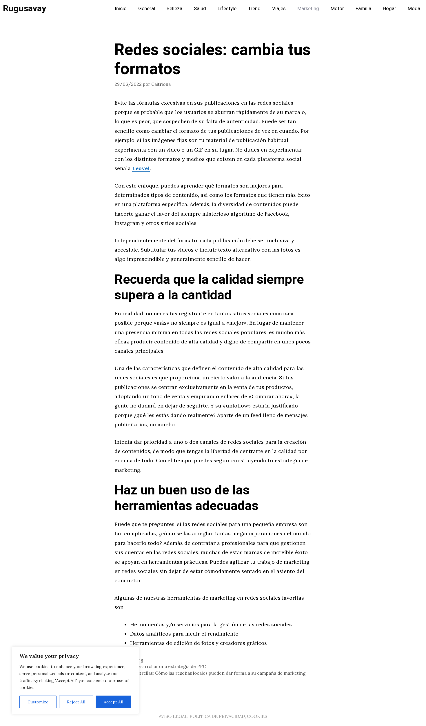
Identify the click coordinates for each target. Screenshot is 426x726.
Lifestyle (227, 8)
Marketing (308, 8)
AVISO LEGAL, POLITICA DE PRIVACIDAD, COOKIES (213, 716)
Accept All (113, 702)
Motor (337, 8)
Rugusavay (24, 8)
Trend (254, 8)
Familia (363, 8)
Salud (200, 8)
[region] (75, 680)
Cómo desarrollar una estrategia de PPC (163, 666)
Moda (414, 8)
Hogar (389, 8)
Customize (38, 702)
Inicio (121, 8)
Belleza (174, 8)
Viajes (279, 8)
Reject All (76, 702)
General (146, 8)
